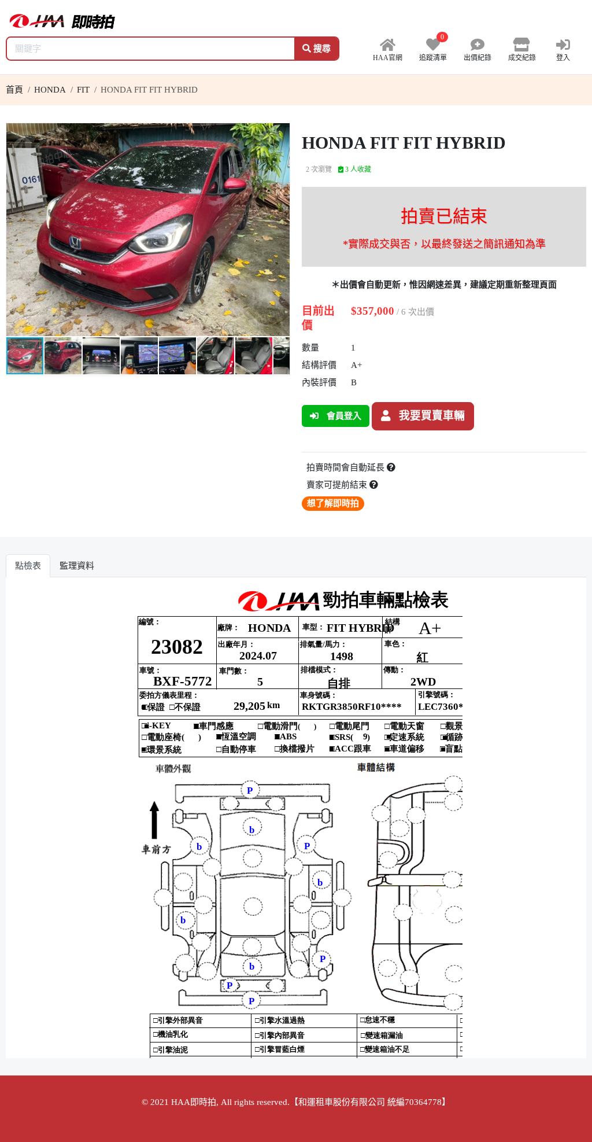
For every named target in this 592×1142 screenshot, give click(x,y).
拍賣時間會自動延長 (346, 467)
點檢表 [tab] (28, 565)
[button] (279, 133)
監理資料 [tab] (77, 565)
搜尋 (321, 48)
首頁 (14, 89)
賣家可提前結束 (337, 484)
